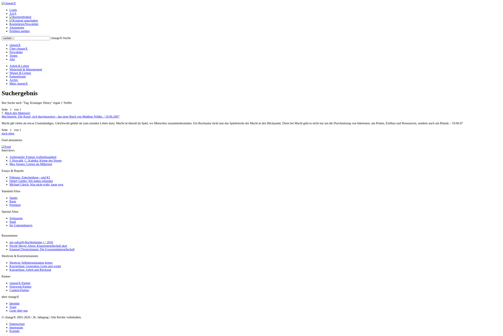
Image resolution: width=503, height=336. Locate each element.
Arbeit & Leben (19, 66)
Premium (15, 205)
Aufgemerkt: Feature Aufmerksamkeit (32, 157)
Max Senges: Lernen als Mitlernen (30, 164)
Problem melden (19, 31)
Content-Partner (19, 290)
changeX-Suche (61, 38)
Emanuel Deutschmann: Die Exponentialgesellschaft (41, 249)
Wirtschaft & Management (25, 69)
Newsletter (16, 52)
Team (12, 307)
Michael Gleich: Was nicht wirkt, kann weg (36, 184)
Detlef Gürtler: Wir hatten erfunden (31, 181)
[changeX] (9, 3)
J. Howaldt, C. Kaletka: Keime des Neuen (35, 160)
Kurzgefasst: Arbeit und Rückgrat (30, 269)
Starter (13, 198)
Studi (12, 221)
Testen (13, 55)
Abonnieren (16, 27)
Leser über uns (18, 310)
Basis (12, 201)
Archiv (13, 80)
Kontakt (14, 331)
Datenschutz (17, 324)
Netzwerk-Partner (20, 286)
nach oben (8, 133)
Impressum (16, 327)
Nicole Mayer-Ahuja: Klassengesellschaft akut (38, 245)
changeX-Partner (19, 283)
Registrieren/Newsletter (24, 24)
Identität (14, 303)
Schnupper (16, 218)
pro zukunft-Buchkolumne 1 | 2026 (31, 242)
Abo (12, 59)
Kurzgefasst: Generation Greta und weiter (35, 266)
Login (13, 10)
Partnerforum (17, 76)
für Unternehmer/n (20, 225)
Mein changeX (18, 83)
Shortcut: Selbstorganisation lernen (30, 262)
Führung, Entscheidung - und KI (29, 177)
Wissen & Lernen (20, 73)
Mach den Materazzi (60, 114)
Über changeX (18, 48)
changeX (15, 45)
